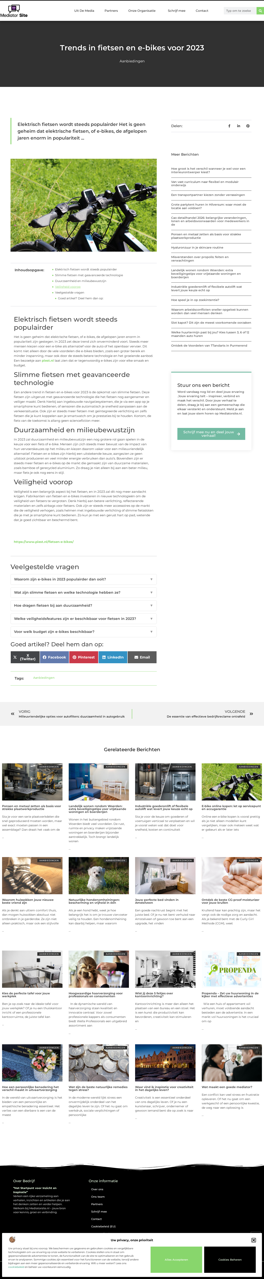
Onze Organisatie (142, 11)
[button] (254, 1240)
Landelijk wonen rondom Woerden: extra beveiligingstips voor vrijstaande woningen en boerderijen (206, 273)
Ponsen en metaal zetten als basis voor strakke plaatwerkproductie (206, 236)
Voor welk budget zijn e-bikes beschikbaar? (83, 632)
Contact (202, 11)
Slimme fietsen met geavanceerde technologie (89, 275)
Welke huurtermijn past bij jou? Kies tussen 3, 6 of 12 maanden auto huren (210, 334)
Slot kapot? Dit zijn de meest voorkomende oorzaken (211, 322)
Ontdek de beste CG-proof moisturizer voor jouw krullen (230, 901)
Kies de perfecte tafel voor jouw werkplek (26, 994)
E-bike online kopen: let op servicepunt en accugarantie (231, 807)
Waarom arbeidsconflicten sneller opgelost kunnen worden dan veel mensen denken (209, 311)
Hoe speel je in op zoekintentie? (195, 300)
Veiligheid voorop (67, 287)
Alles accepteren (176, 1259)
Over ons (97, 1189)
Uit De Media (84, 11)
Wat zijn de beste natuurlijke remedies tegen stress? (98, 1088)
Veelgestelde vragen (69, 292)
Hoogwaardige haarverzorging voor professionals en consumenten (96, 994)
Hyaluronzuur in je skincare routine (197, 247)
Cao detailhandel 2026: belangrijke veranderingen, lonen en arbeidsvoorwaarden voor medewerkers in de (210, 221)
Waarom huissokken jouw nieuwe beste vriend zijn (28, 901)
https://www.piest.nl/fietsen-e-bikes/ (44, 542)
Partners (111, 11)
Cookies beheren (230, 1259)
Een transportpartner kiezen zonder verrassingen (208, 195)
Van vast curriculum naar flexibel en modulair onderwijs (205, 183)
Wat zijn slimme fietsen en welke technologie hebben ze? (83, 592)
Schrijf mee (176, 11)
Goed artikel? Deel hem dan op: (80, 298)
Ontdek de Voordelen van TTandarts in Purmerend (209, 345)
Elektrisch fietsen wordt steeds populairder (86, 269)
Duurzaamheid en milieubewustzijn (80, 281)
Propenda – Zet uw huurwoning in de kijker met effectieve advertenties (230, 994)
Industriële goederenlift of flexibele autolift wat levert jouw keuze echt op (206, 288)
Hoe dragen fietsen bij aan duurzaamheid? (83, 605)
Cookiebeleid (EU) (103, 1226)
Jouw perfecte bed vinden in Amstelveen (157, 901)
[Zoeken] (260, 10)
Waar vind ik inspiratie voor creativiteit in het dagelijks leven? (164, 1088)
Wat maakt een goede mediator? (227, 1087)
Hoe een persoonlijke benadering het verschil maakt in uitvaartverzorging (30, 1088)
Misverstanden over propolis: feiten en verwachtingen (200, 258)
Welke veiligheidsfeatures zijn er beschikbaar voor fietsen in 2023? (83, 619)
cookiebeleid (16, 1266)
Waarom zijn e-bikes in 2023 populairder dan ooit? (83, 579)
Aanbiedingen (132, 61)
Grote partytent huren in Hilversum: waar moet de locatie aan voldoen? (208, 206)
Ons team (98, 1196)
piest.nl (48, 360)
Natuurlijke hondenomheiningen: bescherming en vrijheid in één (94, 901)
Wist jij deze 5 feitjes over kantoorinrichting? (154, 994)
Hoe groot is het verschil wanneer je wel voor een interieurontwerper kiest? (208, 170)
